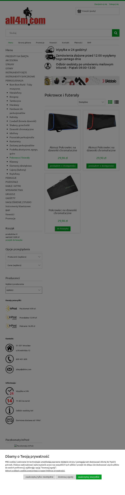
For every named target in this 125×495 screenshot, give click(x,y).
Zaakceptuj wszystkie (88, 477)
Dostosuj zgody (65, 477)
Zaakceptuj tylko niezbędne (39, 477)
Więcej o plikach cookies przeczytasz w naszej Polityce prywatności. (35, 470)
